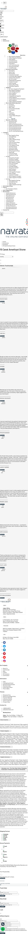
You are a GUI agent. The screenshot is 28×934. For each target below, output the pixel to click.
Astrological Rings (8, 186)
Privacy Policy (6, 702)
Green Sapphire (13, 93)
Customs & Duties (7, 699)
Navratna (22, 55)
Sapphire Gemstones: (5, 757)
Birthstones (6, 191)
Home (4, 39)
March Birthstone (10, 196)
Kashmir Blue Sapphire (14, 77)
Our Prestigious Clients (11, 188)
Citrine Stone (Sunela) (14, 108)
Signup (6, 36)
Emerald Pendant (13, 166)
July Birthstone (10, 201)
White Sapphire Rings (14, 150)
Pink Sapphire (12, 94)
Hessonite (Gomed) (13, 66)
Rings (7, 134)
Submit (3, 895)
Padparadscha (19, 751)
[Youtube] (4, 657)
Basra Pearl (12, 72)
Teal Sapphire (22, 764)
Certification (6, 675)
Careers (5, 672)
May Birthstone (10, 198)
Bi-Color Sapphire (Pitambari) (7, 760)
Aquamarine (12, 105)
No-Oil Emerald (12, 79)
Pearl (22, 726)
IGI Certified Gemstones (15, 129)
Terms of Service (7, 700)
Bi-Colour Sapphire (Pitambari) (16, 89)
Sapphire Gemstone (5, 724)
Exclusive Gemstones (11, 69)
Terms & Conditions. (20, 929)
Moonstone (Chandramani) (7, 739)
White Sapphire (13, 100)
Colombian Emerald (14, 75)
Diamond (12, 726)
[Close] (0, 891)
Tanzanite (11, 113)
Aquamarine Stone (22, 743)
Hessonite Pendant (14, 167)
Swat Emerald (12, 83)
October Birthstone (11, 205)
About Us (5, 668)
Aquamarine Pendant (14, 160)
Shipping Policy (7, 695)
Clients (5, 187)
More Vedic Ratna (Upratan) (13, 103)
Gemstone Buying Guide (9, 684)
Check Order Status (7, 687)
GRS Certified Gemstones (15, 124)
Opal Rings (11, 152)
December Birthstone (11, 208)
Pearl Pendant (12, 170)
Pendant (8, 156)
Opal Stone (8, 742)
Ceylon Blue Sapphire (13, 764)
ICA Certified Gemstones (15, 128)
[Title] (1, 13)
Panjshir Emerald (13, 82)
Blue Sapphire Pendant (14, 162)
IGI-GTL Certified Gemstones (16, 131)
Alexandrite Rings (13, 149)
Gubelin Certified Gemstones (16, 125)
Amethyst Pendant (13, 159)
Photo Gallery (6, 688)
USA (4, 634)
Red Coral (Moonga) (10, 738)
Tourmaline (11, 110)
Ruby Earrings (12, 183)
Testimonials (6, 669)
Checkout (2, 878)
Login (1, 36)
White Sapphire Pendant (15, 176)
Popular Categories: (5, 730)
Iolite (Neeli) (12, 114)
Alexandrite (12, 70)
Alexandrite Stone (12, 743)
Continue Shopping (5, 883)
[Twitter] (4, 646)
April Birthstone (10, 197)
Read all (2, 301)
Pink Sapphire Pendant (14, 172)
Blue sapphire (24, 724)
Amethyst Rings (13, 146)
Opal (10, 111)
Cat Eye (2, 726)
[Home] (3, 8)
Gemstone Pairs (13, 121)
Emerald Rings (12, 136)
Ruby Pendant (12, 173)
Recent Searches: (4, 719)
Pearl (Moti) (12, 63)
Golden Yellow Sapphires (19, 754)
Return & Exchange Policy (9, 696)
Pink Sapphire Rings (14, 145)
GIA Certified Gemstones (15, 127)
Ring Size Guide (7, 686)
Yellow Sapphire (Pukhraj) (15, 58)
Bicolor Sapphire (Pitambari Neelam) (14, 740)
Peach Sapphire (13, 97)
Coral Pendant (12, 165)
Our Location (6, 674)
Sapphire (8, 87)
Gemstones (6, 40)
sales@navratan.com (8, 709)
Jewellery (5, 132)
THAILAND (5, 625)
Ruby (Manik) (12, 59)
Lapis (10, 117)
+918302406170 (7, 708)
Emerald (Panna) (13, 60)
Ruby (1, 727)
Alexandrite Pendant (14, 158)
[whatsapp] (3, 929)
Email (1, 892)
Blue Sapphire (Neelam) (14, 56)
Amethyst (11, 104)
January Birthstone (11, 193)
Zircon (11, 727)
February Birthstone (11, 194)
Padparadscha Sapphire (15, 80)
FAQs (4, 681)
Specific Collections (11, 120)
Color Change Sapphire (14, 91)
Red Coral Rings (13, 143)
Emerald (7, 726)
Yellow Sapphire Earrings (15, 184)
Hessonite (17, 726)
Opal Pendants (12, 169)
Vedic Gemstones (15, 724)
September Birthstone (11, 204)
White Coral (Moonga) (22, 738)
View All (13, 118)
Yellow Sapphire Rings (14, 139)
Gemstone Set (12, 122)
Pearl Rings (12, 141)
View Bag (2, 881)
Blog (4, 671)
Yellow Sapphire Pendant (15, 177)
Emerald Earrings (13, 181)
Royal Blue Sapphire (14, 86)
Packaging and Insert (8, 683)
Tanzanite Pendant (13, 174)
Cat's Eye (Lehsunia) (14, 65)
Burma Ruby (12, 73)
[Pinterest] (4, 653)
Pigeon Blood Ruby (13, 84)
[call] (3, 924)
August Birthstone (10, 203)
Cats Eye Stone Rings (14, 142)
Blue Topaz (11, 107)
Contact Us (6, 210)
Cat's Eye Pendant (13, 163)
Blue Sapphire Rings (14, 135)
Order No (2, 894)
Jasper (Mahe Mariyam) (14, 115)
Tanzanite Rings (13, 153)
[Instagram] (4, 661)
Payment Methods (7, 697)
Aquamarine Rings (13, 155)
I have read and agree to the (13, 929)
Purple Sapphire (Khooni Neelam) (17, 98)
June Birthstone (10, 200)
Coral (26, 726)
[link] (14, 15)
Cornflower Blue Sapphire (15, 76)
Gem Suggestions (7, 190)
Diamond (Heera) (13, 62)
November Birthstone (11, 207)
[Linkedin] (4, 649)
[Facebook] (4, 642)
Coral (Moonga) (12, 67)
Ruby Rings (11, 138)
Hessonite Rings (13, 148)
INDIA (4, 605)
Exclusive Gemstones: (5, 746)
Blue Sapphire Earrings (14, 180)
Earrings (8, 179)
